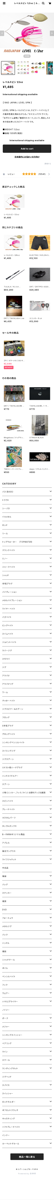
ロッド (4, 525)
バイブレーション (9, 592)
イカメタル (6, 517)
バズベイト (6, 617)
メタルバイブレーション (12, 600)
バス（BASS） (8, 492)
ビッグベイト (7, 625)
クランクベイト (8, 550)
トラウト (5, 500)
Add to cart (27, 148)
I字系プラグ (7, 583)
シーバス (6, 508)
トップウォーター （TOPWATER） (17, 542)
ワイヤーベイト (8, 609)
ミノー (5, 558)
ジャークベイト (8, 567)
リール (5, 533)
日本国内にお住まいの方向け (27, 157)
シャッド (5, 575)
